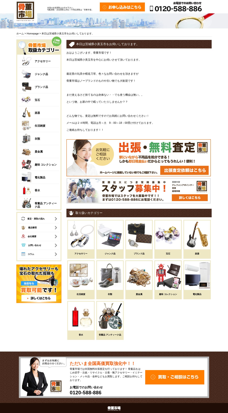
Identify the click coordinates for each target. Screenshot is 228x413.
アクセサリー (43, 61)
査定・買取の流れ (36, 218)
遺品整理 (32, 227)
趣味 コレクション (46, 164)
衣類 (37, 138)
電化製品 (40, 177)
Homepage (33, 33)
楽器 (37, 112)
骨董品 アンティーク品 (110, 335)
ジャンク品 (41, 74)
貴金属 (39, 151)
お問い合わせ (34, 245)
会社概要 (32, 236)
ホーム (20, 33)
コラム (31, 254)
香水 (37, 190)
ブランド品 (41, 87)
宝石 (37, 100)
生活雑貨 (40, 125)
